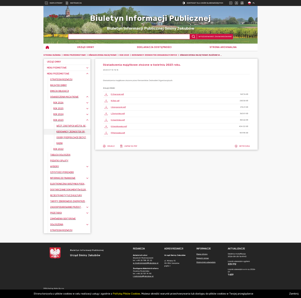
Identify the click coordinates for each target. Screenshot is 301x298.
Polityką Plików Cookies (126, 293)
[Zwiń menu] (87, 73)
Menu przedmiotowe (74, 55)
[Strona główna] (47, 47)
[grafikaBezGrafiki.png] (248, 16)
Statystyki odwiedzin (206, 262)
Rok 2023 (124, 55)
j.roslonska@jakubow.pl (143, 276)
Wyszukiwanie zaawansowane (215, 36)
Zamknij (294, 293)
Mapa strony (56, 3)
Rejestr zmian (202, 258)
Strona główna (52, 55)
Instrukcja (76, 3)
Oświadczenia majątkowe (102, 55)
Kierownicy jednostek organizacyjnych (154, 55)
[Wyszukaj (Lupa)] (193, 36)
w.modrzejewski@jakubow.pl (145, 263)
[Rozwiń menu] (87, 67)
